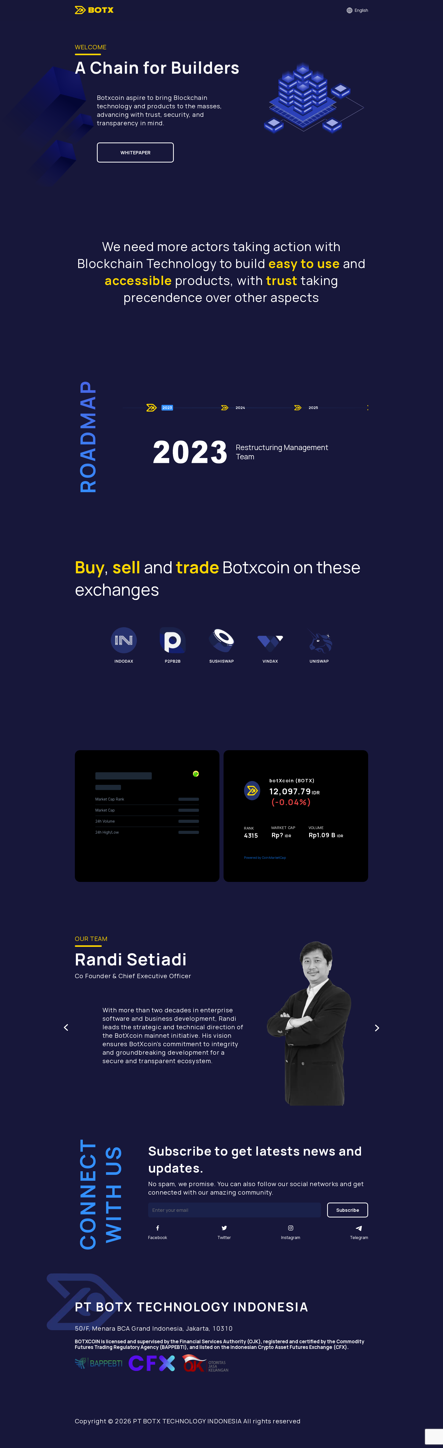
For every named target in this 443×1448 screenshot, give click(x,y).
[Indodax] (123, 645)
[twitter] (224, 1228)
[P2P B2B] (172, 645)
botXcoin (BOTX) (292, 780)
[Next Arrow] (377, 1027)
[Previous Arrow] (66, 1027)
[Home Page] (94, 10)
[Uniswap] (319, 645)
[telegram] (359, 1228)
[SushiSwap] (221, 645)
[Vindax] (270, 645)
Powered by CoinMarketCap (265, 857)
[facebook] (157, 1228)
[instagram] (290, 1228)
